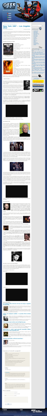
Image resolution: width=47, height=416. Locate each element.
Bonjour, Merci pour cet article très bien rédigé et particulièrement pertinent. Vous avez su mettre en (38, 57)
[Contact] (9, 19)
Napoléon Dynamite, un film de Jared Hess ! (13, 338)
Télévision (35, 44)
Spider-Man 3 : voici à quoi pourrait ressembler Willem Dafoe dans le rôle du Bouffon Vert (17, 330)
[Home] (9, 13)
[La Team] (9, 17)
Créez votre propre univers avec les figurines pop (14, 322)
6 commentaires (28, 29)
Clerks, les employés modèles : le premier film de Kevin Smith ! (17, 314)
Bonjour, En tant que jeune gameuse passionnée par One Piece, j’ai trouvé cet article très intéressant (38, 63)
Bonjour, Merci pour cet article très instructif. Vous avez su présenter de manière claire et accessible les (38, 54)
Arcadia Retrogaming (36, 78)
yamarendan (7, 372)
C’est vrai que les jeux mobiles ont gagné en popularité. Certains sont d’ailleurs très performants (38, 66)
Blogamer (35, 88)
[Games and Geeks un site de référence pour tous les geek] (38, 87)
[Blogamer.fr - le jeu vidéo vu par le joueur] (38, 91)
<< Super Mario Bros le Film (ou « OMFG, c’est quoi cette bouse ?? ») (10, 24)
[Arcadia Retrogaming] (38, 82)
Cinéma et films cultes (10, 29)
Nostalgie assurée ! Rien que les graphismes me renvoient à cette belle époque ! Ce (38, 70)
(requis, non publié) (17, 393)
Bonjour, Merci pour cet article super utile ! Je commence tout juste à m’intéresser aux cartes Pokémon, (38, 60)
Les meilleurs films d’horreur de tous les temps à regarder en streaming (17, 304)
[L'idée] (9, 15)
